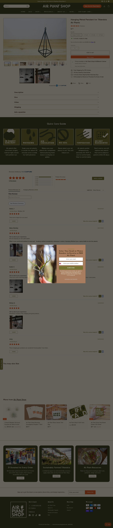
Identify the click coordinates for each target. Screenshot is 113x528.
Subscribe (71, 267)
